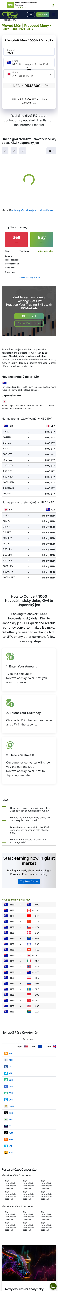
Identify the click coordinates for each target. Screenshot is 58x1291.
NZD (37, 972)
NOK (37, 966)
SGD (37, 995)
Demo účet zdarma (29, 323)
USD (37, 1006)
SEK (37, 989)
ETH (11, 1060)
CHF (37, 916)
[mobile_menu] (53, 14)
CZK (37, 927)
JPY (37, 955)
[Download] (53, 5)
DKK (37, 933)
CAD (37, 910)
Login (31, 14)
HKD (37, 950)
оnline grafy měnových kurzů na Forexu (32, 210)
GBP (37, 944)
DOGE (11, 1106)
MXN (37, 961)
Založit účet (42, 14)
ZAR (37, 1011)
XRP (11, 1073)
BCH (11, 1080)
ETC (11, 1119)
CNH (37, 921)
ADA (11, 1086)
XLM (11, 1133)
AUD (37, 904)
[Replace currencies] (29, 68)
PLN (37, 978)
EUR (37, 938)
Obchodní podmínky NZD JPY (29, 278)
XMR (11, 1139)
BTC (11, 1053)
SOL (11, 1126)
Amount (11, 50)
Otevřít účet (29, 316)
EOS (11, 1113)
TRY (37, 1000)
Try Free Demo (29, 881)
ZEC (11, 1152)
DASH (11, 1100)
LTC (10, 1066)
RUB (37, 983)
